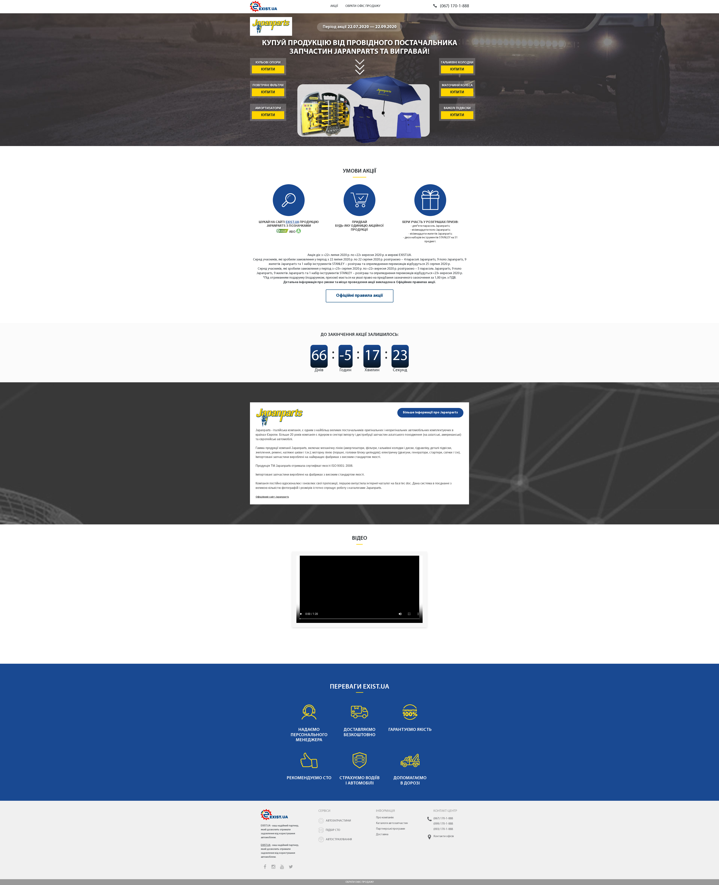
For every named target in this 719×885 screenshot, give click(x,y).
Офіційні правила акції (359, 295)
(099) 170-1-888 (443, 823)
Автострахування (339, 839)
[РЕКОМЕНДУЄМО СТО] (309, 754)
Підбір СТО (333, 830)
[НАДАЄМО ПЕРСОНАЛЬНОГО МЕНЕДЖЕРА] (309, 706)
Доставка (382, 834)
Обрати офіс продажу (362, 6)
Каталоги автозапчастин (392, 823)
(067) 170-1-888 (454, 6)
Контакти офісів (443, 836)
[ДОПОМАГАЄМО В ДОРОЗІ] (410, 754)
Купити (268, 69)
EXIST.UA (292, 222)
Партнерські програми (390, 828)
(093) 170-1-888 (443, 829)
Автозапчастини (338, 820)
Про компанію (385, 817)
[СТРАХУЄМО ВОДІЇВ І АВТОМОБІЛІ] (360, 754)
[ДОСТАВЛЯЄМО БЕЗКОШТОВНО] (360, 706)
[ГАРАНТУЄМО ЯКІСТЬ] (410, 706)
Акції (334, 6)
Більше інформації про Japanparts (430, 412)
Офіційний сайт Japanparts (272, 497)
